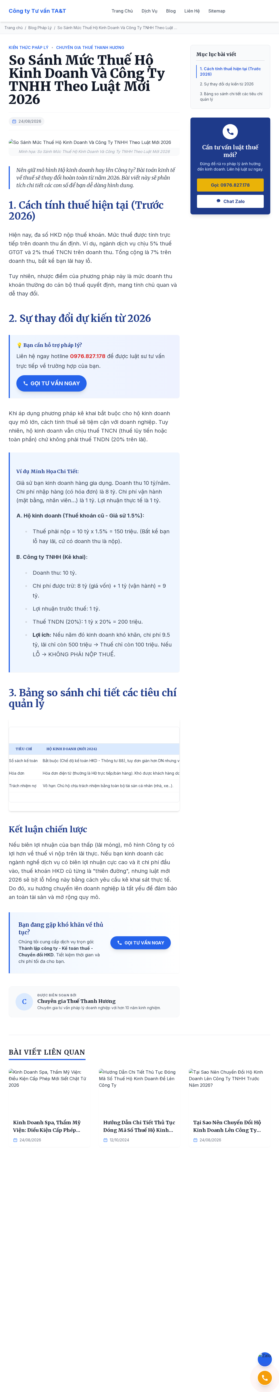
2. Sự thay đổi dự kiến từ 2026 (227, 84)
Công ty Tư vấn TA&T (37, 11)
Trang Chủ (122, 11)
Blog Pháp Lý (40, 27)
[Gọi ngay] (264, 1377)
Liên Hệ (192, 11)
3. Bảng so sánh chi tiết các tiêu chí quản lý (231, 96)
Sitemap (216, 11)
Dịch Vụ (149, 11)
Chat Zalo (234, 201)
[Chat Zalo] (264, 1359)
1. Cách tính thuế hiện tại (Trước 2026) (230, 71)
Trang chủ (13, 27)
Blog (171, 11)
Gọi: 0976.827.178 (230, 185)
